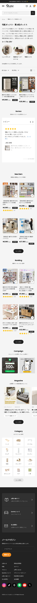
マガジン (4, 569)
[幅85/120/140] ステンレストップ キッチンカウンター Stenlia (26, 324)
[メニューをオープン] (3, 6)
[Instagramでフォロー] (4, 585)
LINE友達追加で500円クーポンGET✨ (18, 1)
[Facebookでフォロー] (19, 585)
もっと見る (18, 251)
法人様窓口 (5, 579)
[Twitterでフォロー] (30, 585)
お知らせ (4, 563)
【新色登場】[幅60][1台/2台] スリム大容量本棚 (26, 201)
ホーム (3, 19)
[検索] (33, 13)
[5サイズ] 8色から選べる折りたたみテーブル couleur (10, 323)
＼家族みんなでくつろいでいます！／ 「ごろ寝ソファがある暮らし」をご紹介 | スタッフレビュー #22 (17, 412)
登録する (6, 554)
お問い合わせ (17, 569)
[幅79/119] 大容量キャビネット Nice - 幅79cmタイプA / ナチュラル (21, 148)
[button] (30, 122)
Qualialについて (6, 573)
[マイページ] (30, 6)
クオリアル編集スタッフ (10, 415)
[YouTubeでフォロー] (24, 585)
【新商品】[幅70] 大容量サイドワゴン (10, 237)
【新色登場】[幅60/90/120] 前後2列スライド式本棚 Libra (10, 202)
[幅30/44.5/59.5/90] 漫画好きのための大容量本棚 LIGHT (10, 288)
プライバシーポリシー (20, 573)
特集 (3, 566)
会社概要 (16, 579)
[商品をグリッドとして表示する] (31, 70)
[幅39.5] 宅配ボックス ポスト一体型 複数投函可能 (9, 95)
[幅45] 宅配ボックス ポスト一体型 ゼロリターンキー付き (26, 96)
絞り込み (4, 70)
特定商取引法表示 (19, 576)
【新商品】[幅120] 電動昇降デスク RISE (26, 237)
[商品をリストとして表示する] (34, 70)
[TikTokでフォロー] (9, 585)
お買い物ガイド (6, 576)
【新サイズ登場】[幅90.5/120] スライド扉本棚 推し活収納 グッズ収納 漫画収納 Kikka (26, 289)
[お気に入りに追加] (15, 90)
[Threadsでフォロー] (14, 585)
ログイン (16, 566)
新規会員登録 (17, 563)
